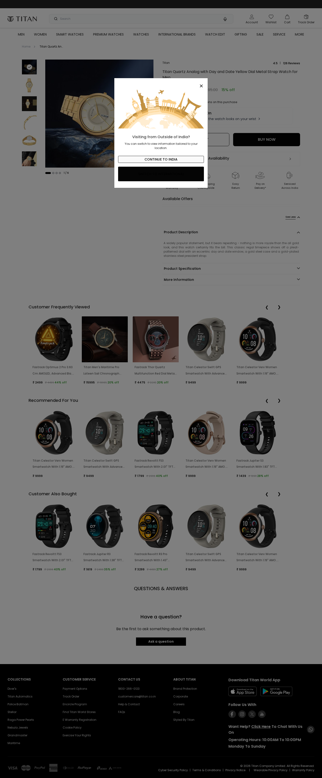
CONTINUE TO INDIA (161, 159)
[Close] (161, 83)
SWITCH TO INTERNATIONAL (161, 174)
